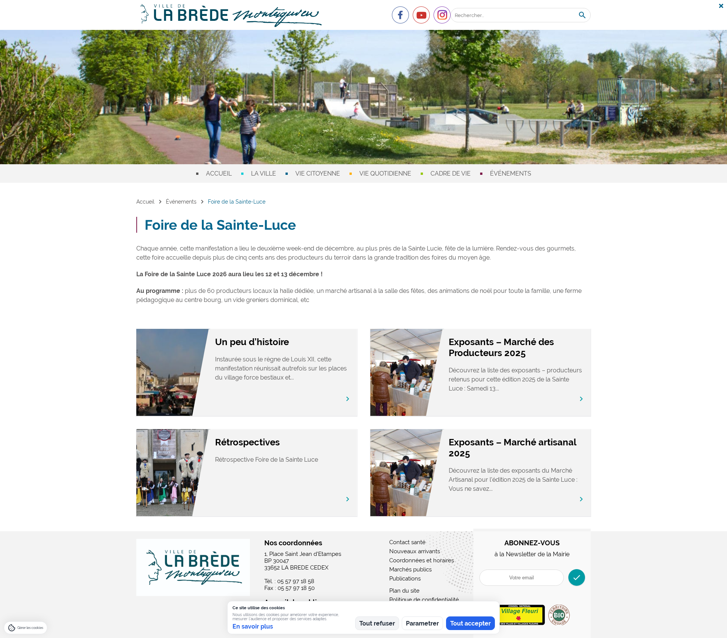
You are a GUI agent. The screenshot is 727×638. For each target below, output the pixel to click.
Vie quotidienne (385, 173)
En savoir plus (252, 626)
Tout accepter (470, 623)
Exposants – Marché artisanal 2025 (512, 448)
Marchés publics (410, 569)
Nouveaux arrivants (414, 551)
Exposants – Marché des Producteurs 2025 (501, 347)
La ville (263, 173)
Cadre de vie (451, 173)
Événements (510, 173)
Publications (405, 578)
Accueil (219, 173)
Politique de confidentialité (424, 599)
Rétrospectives (247, 442)
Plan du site (404, 590)
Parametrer (422, 623)
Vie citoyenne (317, 173)
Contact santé (407, 542)
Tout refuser (377, 623)
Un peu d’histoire (252, 341)
